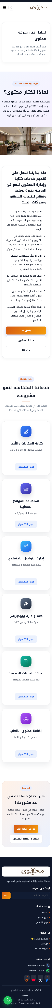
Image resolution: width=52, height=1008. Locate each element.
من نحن (44, 944)
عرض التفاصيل (26, 467)
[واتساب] (7, 1000)
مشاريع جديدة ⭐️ (39, 939)
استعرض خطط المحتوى (26, 838)
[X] (40, 977)
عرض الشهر (42, 922)
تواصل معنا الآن (26, 829)
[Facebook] (47, 977)
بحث (6, 895)
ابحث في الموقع (41, 888)
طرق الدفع (43, 917)
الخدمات (44, 913)
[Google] (27, 977)
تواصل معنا (26, 330)
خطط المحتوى (26, 340)
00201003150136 (36, 965)
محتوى (25, 995)
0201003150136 (36, 971)
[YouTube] (33, 977)
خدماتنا (26, 350)
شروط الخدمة (41, 949)
